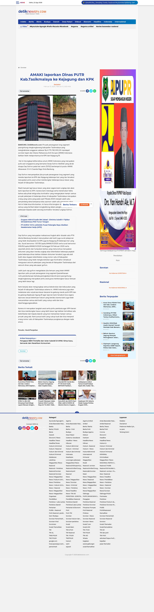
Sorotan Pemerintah (107, 516)
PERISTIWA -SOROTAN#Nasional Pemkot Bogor (74, 496)
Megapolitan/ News (72, 463)
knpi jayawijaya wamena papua (57, 544)
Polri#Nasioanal (105, 510)
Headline (97, 22)
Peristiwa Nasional (89, 502)
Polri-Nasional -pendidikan (57, 513)
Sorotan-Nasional (89, 519)
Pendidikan (53, 499)
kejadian (103, 541)
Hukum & (103, 443)
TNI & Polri (69, 530)
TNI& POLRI (53, 535)
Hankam (86, 438)
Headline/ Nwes (54, 443)
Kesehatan (69, 457)
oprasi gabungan (88, 544)
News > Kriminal (71, 485)
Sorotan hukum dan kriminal (74, 519)
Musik (85, 463)
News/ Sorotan (105, 491)
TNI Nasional (70, 533)
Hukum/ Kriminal (55, 454)
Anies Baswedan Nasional (107, 26)
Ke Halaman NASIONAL (117, 288)
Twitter (33, 431)
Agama (75, 26)
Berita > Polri (70, 429)
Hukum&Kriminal (89, 452)
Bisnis (39, 22)
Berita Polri (86, 429)
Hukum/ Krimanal (106, 452)
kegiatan (86, 541)
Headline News (88, 440)
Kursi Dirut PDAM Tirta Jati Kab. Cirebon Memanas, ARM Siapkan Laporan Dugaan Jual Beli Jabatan (112, 305)
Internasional (120, 22)
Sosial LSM (86, 527)
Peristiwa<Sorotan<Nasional (108, 505)
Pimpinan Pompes (89, 507)
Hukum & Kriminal (55, 446)
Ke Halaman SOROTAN (117, 273)
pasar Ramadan (105, 544)
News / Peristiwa (54, 482)
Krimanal (86, 457)
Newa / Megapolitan (56, 477)
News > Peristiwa (105, 482)
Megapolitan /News (55, 463)
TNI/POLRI (69, 538)
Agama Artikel (87, 26)
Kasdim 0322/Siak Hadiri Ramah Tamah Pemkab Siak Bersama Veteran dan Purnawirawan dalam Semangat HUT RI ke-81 (112, 325)
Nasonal (68, 474)
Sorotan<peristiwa (72, 521)
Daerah (56, 22)
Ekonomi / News (54, 438)
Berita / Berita (87, 426)
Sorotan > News (88, 516)
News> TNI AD (71, 493)
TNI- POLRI (70, 535)
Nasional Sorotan (55, 471)
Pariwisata (103, 496)
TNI (50, 530)
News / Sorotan (71, 482)
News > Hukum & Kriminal (57, 485)
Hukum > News (88, 449)
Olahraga (86, 493)
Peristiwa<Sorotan (89, 505)
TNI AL (51, 533)
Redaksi (122, 421)
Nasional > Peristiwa (56, 468)
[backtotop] (77, 413)
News (68, 477)
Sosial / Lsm (87, 524)
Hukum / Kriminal (106, 446)
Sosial (68, 524)
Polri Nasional (87, 510)
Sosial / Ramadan (105, 524)
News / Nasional (88, 479)
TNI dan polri (104, 533)
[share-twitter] (91, 91)
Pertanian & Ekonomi (73, 507)
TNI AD (102, 530)
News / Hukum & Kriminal (57, 479)
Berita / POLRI (54, 429)
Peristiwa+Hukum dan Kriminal (108, 502)
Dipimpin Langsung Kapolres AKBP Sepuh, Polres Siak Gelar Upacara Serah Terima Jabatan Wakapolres (111, 346)
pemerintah (53, 547)
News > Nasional (105, 485)
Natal (84, 474)
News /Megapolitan (89, 482)
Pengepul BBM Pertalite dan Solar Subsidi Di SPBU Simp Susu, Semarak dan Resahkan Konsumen (46, 342)
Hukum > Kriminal (72, 449)
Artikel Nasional (105, 424)
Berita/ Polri (104, 429)
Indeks (23, 22)
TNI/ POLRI (53, 538)
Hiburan (68, 443)
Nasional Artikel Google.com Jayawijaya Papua (91, 468)
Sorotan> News (88, 521)
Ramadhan (103, 513)
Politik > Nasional (55, 510)
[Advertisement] (77, 46)
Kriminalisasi (104, 457)
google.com (53, 541)
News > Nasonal (54, 488)
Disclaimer (123, 424)
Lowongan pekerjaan (73, 460)
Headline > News (71, 440)
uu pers (122, 429)
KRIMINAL (103, 454)
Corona (102, 432)
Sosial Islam (70, 527)
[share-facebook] (87, 91)
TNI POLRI (86, 533)
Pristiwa (85, 513)
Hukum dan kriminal (73, 452)
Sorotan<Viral (53, 521)
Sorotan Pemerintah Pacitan (57, 519)
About (32, 432)
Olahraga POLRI (105, 493)
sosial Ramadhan (88, 547)
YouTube (37, 431)
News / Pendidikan (106, 479)
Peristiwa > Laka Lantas (57, 502)
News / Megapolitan (89, 477)
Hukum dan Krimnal (56, 452)
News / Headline (105, 477)
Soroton (102, 521)
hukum (68, 541)
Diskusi (78, 22)
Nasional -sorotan (89, 465)
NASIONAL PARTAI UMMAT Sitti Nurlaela (108, 463)
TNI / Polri (86, 530)
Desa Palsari (67, 22)
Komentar (25, 91)
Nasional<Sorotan (55, 474)
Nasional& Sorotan (89, 471)
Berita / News (104, 426)
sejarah (68, 547)
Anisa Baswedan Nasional (74, 424)
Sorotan (23, 351)
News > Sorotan (105, 488)
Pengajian (86, 499)
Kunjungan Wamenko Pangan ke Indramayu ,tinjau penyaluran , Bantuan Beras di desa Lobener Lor (111, 2)
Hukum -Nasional (89, 446)
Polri (67, 510)
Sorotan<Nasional (106, 519)
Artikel (85, 424)
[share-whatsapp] (94, 91)
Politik (102, 507)
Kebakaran (52, 457)
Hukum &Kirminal (72, 446)
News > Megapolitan (90, 485)
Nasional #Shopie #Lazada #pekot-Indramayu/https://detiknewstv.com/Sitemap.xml (74, 465)
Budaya (47, 22)
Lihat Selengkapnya (117, 355)
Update (85, 204)
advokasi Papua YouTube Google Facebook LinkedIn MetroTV (108, 538)
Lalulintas (52, 460)
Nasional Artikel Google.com (74, 468)
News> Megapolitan (55, 493)
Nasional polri (70, 471)
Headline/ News (105, 440)
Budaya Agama (88, 432)
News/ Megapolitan (89, 491)
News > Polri (87, 488)
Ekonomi (87, 22)
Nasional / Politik (105, 465)
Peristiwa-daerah (55, 505)
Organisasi (52, 496)
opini (67, 544)
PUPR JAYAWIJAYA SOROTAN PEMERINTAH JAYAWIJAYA (91, 496)
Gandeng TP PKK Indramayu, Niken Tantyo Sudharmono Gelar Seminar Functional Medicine (111, 315)
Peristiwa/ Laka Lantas (73, 505)
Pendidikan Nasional (73, 499)
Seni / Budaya (53, 516)
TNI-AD (85, 535)
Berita (31, 22)
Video (24, 26)
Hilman (85, 443)
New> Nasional (105, 474)
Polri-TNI (69, 513)
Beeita (51, 426)
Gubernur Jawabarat (73, 438)
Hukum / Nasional (55, 449)
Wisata (85, 538)
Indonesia (108, 22)
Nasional (104, 282)
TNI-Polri (103, 535)
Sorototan (52, 524)
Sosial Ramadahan (106, 527)
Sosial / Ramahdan (55, 527)
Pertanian (52, 507)
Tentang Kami (46, 428)
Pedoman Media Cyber (127, 426)
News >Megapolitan (55, 491)
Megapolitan (87, 460)
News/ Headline (71, 491)
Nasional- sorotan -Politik (108, 471)
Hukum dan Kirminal (107, 449)
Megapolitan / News (106, 460)
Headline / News (54, 440)
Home (22, 3)
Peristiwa (103, 499)
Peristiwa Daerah (72, 502)
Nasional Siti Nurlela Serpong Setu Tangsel (108, 468)
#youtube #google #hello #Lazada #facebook (49, 26)
